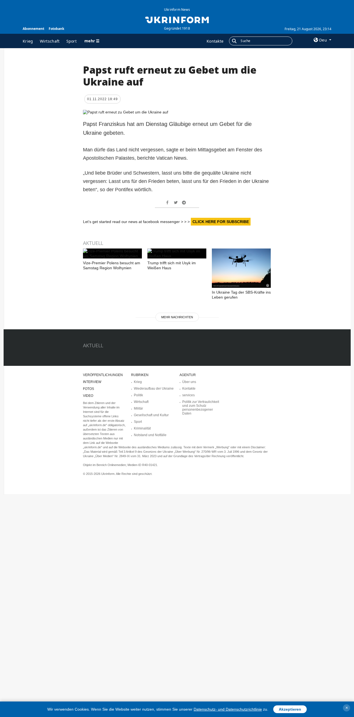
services (188, 395)
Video (88, 396)
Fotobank (56, 28)
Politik (138, 395)
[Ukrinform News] (177, 19)
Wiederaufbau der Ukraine (154, 388)
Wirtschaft (50, 41)
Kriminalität (142, 428)
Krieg (28, 41)
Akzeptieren (290, 709)
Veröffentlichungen (103, 375)
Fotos (88, 389)
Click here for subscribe (220, 221)
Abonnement (33, 28)
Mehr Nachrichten (177, 317)
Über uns (189, 382)
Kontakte (215, 41)
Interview (92, 382)
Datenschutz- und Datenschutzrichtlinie (228, 709)
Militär (138, 408)
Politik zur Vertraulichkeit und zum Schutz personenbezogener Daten (200, 407)
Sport (71, 41)
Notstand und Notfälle (150, 435)
